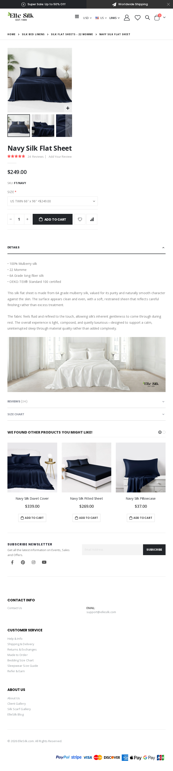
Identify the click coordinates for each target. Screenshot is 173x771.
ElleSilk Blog (15, 714)
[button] (68, 108)
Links (113, 18)
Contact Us (14, 608)
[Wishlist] (137, 18)
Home (11, 34)
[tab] (86, 247)
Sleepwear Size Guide (22, 666)
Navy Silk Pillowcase (141, 498)
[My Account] (127, 18)
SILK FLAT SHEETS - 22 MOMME (72, 34)
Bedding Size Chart (20, 660)
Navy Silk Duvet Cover (32, 498)
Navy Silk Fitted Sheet (86, 498)
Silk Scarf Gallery (19, 709)
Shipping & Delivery (20, 644)
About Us (13, 698)
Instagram (33, 562)
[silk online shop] (20, 16)
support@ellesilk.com (101, 612)
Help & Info (15, 639)
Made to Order (17, 655)
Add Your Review (60, 157)
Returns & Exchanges (22, 649)
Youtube (44, 562)
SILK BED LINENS (33, 34)
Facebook (12, 562)
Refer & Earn (16, 671)
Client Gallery (16, 704)
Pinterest (22, 562)
